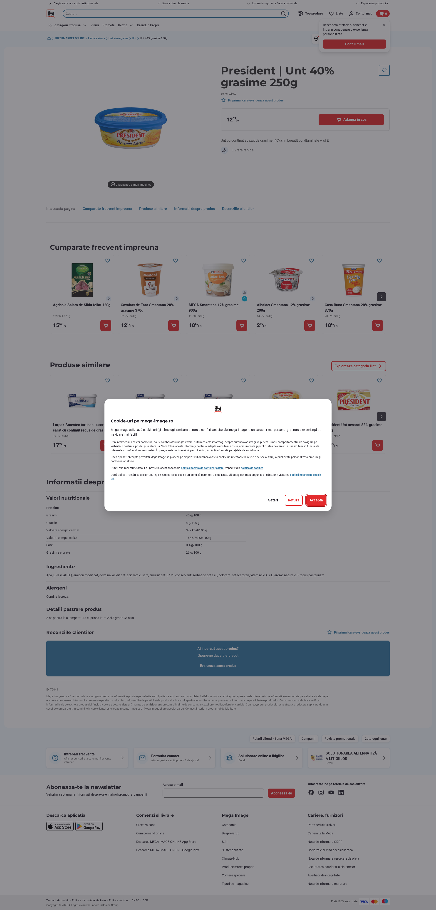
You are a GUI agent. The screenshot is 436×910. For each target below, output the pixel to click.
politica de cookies (252, 468)
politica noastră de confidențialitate (202, 468)
